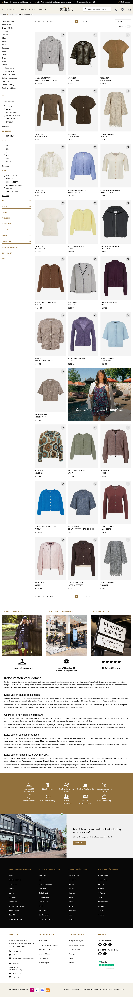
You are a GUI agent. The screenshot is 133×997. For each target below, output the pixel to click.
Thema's (5, 170)
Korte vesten (10, 68)
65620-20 (39, 473)
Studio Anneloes (15, 880)
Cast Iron (42, 880)
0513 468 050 (18, 951)
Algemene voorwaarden (90, 989)
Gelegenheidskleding (9, 78)
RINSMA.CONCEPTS (46, 949)
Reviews (72, 963)
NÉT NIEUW (10, 136)
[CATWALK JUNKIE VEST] (115, 222)
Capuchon (6, 241)
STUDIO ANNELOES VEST (77, 190)
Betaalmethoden (75, 949)
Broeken (5, 35)
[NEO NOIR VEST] (83, 502)
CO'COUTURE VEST (42, 78)
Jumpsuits (5, 48)
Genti (41, 906)
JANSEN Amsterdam (16, 906)
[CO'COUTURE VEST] (50, 53)
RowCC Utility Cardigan (46, 80)
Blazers (71, 884)
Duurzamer (7, 253)
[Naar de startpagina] (66, 9)
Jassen (4, 41)
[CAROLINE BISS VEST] (115, 278)
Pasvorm (6, 218)
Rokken (4, 55)
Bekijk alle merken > (16, 919)
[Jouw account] (116, 9)
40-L (7, 155)
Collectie (6, 131)
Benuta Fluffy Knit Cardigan (81, 529)
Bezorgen (72, 954)
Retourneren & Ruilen (76, 945)
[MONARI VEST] (115, 446)
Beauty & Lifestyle (8, 85)
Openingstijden (18, 977)
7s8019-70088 (40, 417)
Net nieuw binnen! (8, 21)
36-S (7, 149)
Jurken (4, 51)
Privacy (66, 989)
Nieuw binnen (74, 875)
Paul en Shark (44, 902)
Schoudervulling (10, 247)
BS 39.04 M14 (105, 361)
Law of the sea (44, 897)
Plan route (16, 973)
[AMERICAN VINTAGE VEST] (83, 222)
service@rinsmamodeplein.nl (23, 958)
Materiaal (6, 224)
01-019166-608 (41, 136)
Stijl (4, 200)
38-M (8, 152)
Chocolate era (12, 182)
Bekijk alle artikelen (9, 88)
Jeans (4, 45)
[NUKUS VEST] (50, 334)
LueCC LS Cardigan (76, 585)
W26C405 (71, 305)
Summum (12, 897)
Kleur (4, 206)
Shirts (4, 58)
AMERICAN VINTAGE (13, 116)
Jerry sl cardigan (108, 192)
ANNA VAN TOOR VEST (109, 526)
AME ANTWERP (11, 112)
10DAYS (9, 106)
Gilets (4, 38)
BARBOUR (9, 122)
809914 (38, 585)
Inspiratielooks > (13, 612)
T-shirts (101, 915)
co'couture (13, 884)
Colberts (101, 889)
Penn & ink (13, 902)
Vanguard (42, 875)
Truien (4, 61)
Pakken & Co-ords (8, 75)
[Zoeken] (86, 9)
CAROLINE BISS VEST (108, 302)
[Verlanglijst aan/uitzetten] (63, 35)
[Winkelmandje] (129, 9)
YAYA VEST (72, 78)
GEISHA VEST (40, 470)
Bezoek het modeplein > (61, 612)
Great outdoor (12, 191)
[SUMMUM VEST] (50, 390)
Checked (9, 179)
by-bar (11, 893)
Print (4, 212)
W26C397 (104, 136)
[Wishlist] (122, 9)
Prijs (4, 259)
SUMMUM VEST (41, 414)
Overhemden (103, 902)
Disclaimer (75, 989)
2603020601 (105, 249)
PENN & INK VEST (107, 134)
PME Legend (43, 910)
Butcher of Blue (44, 915)
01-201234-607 (74, 80)
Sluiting (6, 229)
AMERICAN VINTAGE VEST (78, 246)
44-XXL (8, 162)
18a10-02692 (105, 529)
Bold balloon (11, 176)
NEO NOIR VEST (74, 526)
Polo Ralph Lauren (45, 884)
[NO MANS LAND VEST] (83, 334)
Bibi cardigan (74, 192)
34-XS (8, 146)
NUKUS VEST (40, 358)
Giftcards (5, 81)
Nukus (11, 889)
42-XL (8, 158)
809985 (103, 473)
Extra (4, 235)
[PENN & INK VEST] (115, 109)
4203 (102, 305)
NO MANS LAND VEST (76, 358)
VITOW (70, 249)
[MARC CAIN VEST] (115, 334)
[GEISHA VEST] (50, 446)
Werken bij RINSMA (46, 963)
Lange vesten (10, 71)
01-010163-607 (106, 80)
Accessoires (6, 25)
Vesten (4, 65)
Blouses (5, 31)
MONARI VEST (106, 470)
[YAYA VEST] (83, 53)
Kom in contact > (102, 612)
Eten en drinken (44, 954)
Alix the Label (14, 910)
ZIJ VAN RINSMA (45, 941)
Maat (4, 141)
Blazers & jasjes (7, 28)
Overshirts (102, 906)
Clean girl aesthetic (14, 185)
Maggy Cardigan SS (44, 361)
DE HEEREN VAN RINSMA (48, 945)
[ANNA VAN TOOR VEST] (115, 502)
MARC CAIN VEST (107, 358)
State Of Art (43, 893)
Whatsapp (16, 955)
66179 (70, 361)
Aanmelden (80, 842)
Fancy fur (10, 188)
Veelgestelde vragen (76, 941)
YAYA (11, 875)
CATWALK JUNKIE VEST (109, 246)
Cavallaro (42, 889)
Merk (4, 96)
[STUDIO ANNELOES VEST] (83, 166)
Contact (72, 958)
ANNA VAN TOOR (12, 119)
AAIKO (8, 109)
